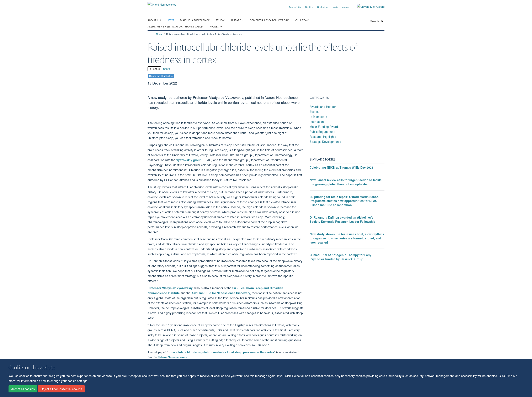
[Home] (151, 34)
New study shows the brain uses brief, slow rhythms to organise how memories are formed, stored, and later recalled (347, 238)
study (220, 20)
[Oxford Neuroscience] (162, 3)
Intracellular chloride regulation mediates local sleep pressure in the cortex (221, 352)
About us (154, 20)
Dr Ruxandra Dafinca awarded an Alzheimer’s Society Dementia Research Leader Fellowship (343, 219)
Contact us (322, 7)
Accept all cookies (23, 389)
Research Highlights (323, 136)
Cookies (309, 7)
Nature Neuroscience (172, 357)
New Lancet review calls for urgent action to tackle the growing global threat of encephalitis (346, 182)
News (170, 20)
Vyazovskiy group (189, 160)
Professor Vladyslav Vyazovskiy (170, 288)
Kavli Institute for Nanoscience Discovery (220, 293)
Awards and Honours (323, 107)
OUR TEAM (302, 20)
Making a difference (195, 20)
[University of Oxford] (367, 6)
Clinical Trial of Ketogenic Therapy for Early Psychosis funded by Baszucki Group (340, 257)
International (318, 121)
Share (156, 68)
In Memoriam (318, 116)
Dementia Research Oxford (269, 20)
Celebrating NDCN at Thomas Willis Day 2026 (341, 167)
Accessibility (295, 7)
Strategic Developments (325, 141)
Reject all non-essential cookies (61, 389)
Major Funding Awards (324, 126)
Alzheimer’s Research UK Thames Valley (176, 26)
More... (215, 26)
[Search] (382, 21)
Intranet (345, 7)
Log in (335, 7)
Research (237, 20)
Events (314, 112)
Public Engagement (322, 131)
